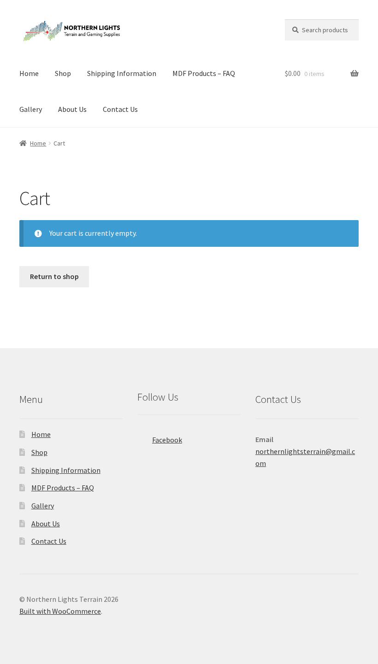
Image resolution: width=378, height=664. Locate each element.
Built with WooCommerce (60, 611)
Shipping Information (121, 73)
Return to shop (54, 276)
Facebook (167, 439)
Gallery (30, 109)
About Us (72, 109)
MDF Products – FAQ (203, 73)
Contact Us (120, 109)
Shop (63, 73)
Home (29, 73)
